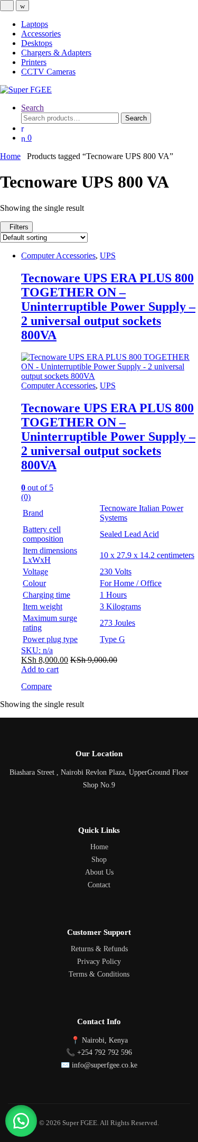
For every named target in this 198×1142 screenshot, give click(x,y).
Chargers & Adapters (56, 52)
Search (32, 107)
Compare (36, 686)
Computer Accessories (58, 255)
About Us (99, 872)
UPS (108, 255)
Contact (99, 885)
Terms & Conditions (99, 974)
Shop (99, 860)
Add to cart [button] (40, 669)
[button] (21, 1121)
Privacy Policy (99, 961)
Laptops (34, 24)
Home (10, 156)
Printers (33, 62)
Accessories (41, 33)
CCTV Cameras (48, 71)
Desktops (36, 43)
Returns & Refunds (99, 949)
